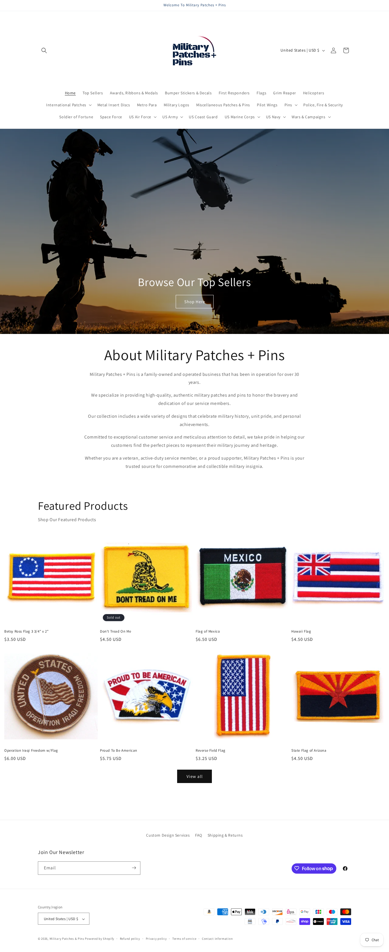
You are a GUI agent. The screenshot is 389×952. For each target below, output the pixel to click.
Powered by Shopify (99, 939)
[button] (44, 50)
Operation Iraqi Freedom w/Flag (31, 750)
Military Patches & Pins (67, 939)
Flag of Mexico (208, 631)
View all (195, 776)
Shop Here (194, 301)
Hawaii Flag (301, 631)
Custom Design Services (168, 835)
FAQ (198, 835)
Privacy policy (156, 939)
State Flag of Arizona (309, 750)
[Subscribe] (134, 867)
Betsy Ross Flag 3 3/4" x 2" (26, 631)
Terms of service (184, 939)
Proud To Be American (118, 750)
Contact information (217, 939)
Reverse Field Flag (211, 750)
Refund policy (130, 939)
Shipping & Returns (225, 835)
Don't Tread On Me (115, 631)
